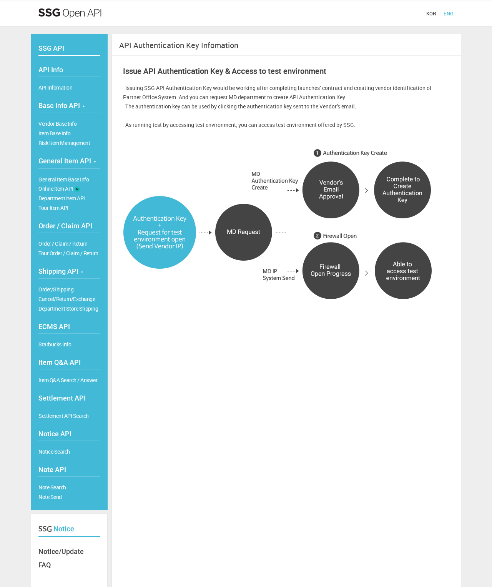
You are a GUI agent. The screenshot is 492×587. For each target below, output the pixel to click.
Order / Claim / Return (62, 243)
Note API (52, 470)
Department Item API (61, 198)
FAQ (44, 565)
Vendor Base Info (57, 123)
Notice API (54, 434)
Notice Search (54, 451)
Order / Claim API (65, 226)
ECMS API (54, 327)
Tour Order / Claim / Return (68, 253)
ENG (449, 13)
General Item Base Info (63, 179)
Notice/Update (61, 551)
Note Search (52, 487)
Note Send (50, 497)
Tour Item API (53, 207)
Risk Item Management (64, 142)
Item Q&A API (59, 362)
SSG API (51, 48)
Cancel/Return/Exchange (66, 299)
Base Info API (61, 105)
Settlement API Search (63, 415)
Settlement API (62, 398)
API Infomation (55, 87)
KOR (431, 13)
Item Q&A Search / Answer (67, 380)
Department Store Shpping (68, 308)
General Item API (67, 161)
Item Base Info (54, 133)
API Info (50, 70)
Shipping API (60, 271)
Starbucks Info (54, 344)
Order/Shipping (55, 289)
